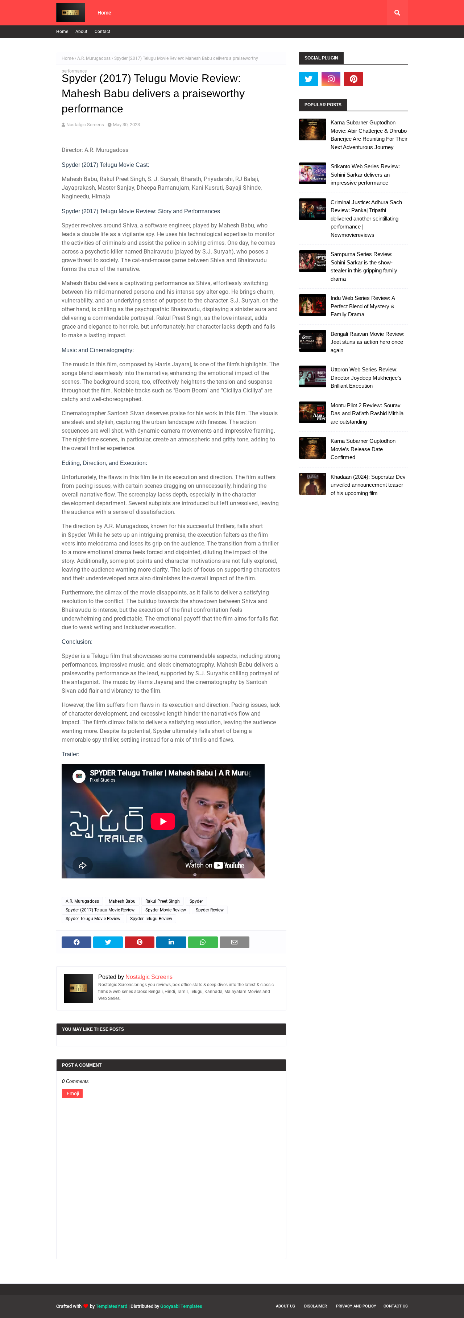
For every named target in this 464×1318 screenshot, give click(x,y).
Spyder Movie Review (165, 910)
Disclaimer (315, 1306)
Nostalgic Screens (85, 124)
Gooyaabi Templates (181, 1306)
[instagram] (331, 79)
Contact (102, 31)
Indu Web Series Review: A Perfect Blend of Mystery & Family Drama (363, 306)
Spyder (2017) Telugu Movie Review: (101, 910)
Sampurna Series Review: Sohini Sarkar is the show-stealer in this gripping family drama (364, 266)
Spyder (196, 901)
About (81, 31)
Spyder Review (210, 910)
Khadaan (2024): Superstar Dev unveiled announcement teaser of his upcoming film (368, 485)
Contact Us (396, 1306)
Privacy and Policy (356, 1306)
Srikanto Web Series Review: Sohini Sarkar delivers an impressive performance (365, 174)
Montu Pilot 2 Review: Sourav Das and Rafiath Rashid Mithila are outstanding (367, 413)
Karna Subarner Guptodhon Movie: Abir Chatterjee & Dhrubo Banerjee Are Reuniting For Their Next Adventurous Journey (369, 134)
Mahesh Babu (122, 901)
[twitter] (308, 79)
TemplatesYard (111, 1306)
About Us (285, 1306)
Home (62, 31)
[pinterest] (353, 79)
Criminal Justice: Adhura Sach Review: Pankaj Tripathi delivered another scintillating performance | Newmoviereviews (366, 218)
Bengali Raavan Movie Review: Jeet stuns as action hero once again (368, 342)
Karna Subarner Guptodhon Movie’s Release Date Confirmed (363, 449)
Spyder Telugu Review (151, 918)
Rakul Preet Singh (162, 901)
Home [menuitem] (104, 13)
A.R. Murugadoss (94, 58)
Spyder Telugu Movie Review (93, 918)
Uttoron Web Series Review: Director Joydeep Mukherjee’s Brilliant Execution (366, 377)
